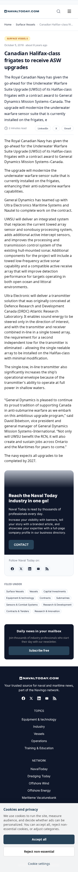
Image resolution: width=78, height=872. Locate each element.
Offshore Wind (39, 783)
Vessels (33, 591)
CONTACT (21, 544)
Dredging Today (39, 776)
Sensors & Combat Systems (22, 604)
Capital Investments (55, 591)
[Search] (58, 11)
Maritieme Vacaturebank (39, 797)
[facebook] (12, 568)
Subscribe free (39, 650)
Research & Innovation (47, 611)
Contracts (45, 597)
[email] (38, 568)
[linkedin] (29, 568)
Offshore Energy (39, 790)
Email (67, 128)
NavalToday (39, 769)
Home (7, 24)
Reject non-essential (39, 851)
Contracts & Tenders (17, 611)
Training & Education (39, 748)
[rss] (47, 568)
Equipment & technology (20, 597)
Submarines (63, 597)
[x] (21, 568)
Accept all (39, 839)
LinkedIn (43, 128)
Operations (39, 741)
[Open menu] (69, 11)
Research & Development (57, 604)
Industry (39, 726)
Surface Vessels (25, 24)
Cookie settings (39, 864)
